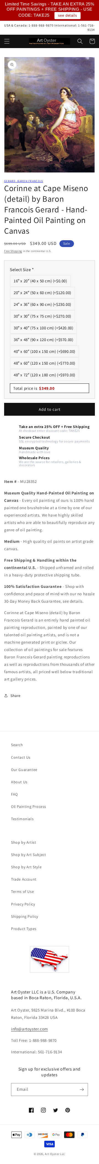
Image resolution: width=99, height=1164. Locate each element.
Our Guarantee (24, 769)
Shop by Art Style (26, 866)
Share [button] (15, 695)
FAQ (14, 794)
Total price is (34, 388)
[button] (7, 41)
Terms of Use (22, 891)
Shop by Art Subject (28, 854)
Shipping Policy (24, 916)
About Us (19, 781)
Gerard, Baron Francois (23, 181)
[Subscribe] (82, 1089)
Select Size (22, 269)
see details (67, 15)
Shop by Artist (23, 842)
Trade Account (24, 879)
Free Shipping (13, 251)
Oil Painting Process (28, 806)
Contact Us (21, 757)
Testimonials (22, 818)
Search (17, 744)
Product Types (24, 928)
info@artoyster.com (29, 1028)
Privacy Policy (23, 904)
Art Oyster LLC (55, 1154)
